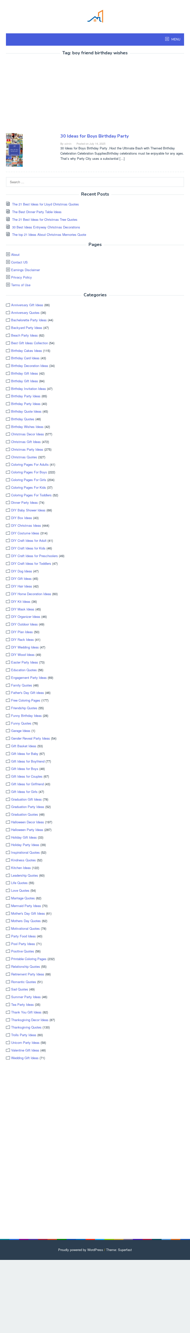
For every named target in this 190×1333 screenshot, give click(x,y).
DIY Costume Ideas (25, 533)
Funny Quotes (21, 723)
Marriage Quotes (23, 898)
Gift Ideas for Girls (24, 791)
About (15, 254)
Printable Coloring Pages (29, 958)
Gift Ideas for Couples (27, 776)
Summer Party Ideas (26, 996)
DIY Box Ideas (21, 517)
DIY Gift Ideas (21, 578)
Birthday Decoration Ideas (29, 365)
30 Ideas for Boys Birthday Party (94, 136)
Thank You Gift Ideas (26, 1012)
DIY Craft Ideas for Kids (28, 548)
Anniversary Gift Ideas (27, 305)
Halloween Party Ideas (27, 829)
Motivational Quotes (25, 928)
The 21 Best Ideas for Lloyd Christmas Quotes (45, 204)
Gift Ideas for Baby (24, 753)
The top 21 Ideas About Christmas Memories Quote (49, 234)
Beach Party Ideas (24, 335)
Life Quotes (19, 882)
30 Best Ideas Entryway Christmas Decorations (46, 227)
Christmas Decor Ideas (27, 434)
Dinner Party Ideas (24, 502)
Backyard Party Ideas (26, 327)
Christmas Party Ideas (27, 449)
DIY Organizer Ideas (25, 616)
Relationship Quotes (25, 966)
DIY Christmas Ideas (26, 525)
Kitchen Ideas (21, 867)
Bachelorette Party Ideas (29, 320)
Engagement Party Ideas (29, 677)
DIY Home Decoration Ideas (31, 593)
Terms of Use (20, 285)
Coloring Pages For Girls (28, 479)
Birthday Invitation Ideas (28, 388)
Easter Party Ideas (24, 662)
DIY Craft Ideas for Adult (29, 540)
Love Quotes (20, 890)
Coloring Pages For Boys (29, 472)
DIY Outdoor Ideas (24, 624)
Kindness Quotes (23, 860)
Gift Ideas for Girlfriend (27, 784)
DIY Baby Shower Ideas (28, 510)
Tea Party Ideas (22, 1004)
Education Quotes (24, 669)
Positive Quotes (22, 951)
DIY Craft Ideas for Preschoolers (34, 555)
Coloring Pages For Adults (30, 464)
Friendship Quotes (24, 708)
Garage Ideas (20, 730)
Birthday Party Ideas (26, 396)
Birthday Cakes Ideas (26, 350)
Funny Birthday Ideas (26, 715)
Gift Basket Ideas (23, 746)
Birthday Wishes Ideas (27, 426)
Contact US (19, 262)
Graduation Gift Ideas (26, 799)
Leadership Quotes (24, 875)
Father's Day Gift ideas (27, 692)
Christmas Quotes (24, 457)
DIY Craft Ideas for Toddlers (31, 563)
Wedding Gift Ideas (25, 1057)
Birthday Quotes (22, 419)
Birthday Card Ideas (25, 358)
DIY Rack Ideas (22, 639)
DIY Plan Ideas (22, 631)
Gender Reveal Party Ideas (30, 738)
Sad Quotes (19, 989)
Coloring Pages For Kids (28, 487)
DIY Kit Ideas (20, 601)
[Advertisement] (47, 95)
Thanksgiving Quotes (26, 1027)
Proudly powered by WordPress (80, 1249)
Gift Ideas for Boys (24, 768)
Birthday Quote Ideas (26, 411)
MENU (175, 39)
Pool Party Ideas (23, 943)
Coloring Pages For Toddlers (31, 495)
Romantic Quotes (23, 981)
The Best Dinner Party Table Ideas (37, 211)
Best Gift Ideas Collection (29, 343)
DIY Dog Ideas (21, 571)
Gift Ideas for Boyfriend (28, 761)
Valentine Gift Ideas (25, 1050)
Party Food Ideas (23, 936)
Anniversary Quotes (25, 312)
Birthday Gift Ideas (24, 373)
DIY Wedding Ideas (25, 647)
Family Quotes (21, 685)
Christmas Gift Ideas (26, 441)
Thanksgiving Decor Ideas (29, 1019)
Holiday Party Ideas (25, 844)
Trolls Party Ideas (23, 1034)
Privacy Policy (21, 277)
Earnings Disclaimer (25, 269)
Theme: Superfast (119, 1249)
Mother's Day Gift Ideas (28, 913)
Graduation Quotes (24, 814)
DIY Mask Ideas (22, 609)
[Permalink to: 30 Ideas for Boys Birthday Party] (14, 149)
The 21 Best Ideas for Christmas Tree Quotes (44, 219)
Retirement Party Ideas (27, 974)
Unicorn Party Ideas (25, 1042)
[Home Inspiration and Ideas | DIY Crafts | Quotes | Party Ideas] (95, 15)
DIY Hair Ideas (21, 586)
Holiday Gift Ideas (24, 837)
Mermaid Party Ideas (26, 905)
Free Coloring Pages (25, 700)
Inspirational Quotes (25, 852)
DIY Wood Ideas (23, 654)
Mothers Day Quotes (26, 920)
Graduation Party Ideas (27, 806)
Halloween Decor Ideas (27, 822)
